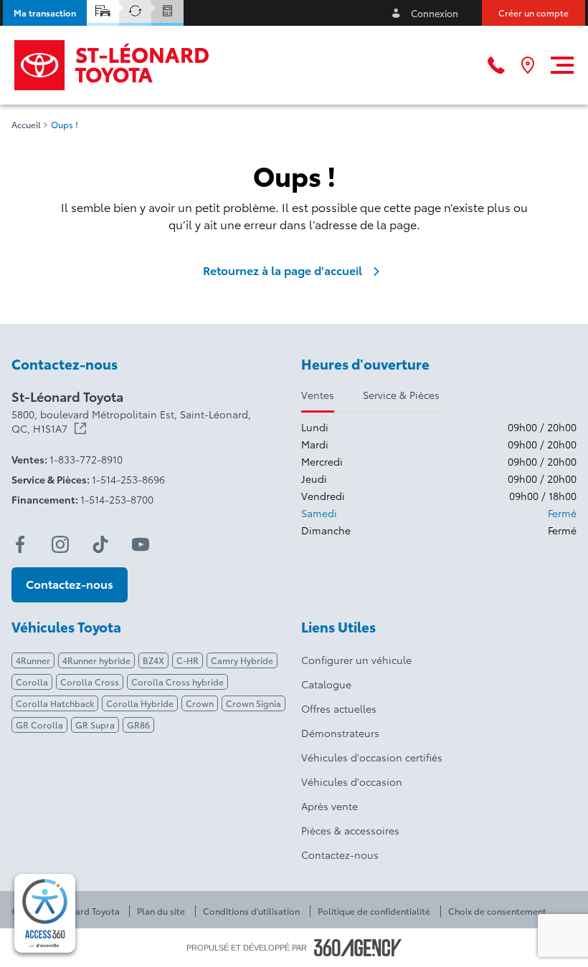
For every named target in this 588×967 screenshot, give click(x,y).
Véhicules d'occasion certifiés (371, 757)
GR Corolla (39, 724)
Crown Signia (253, 703)
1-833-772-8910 (86, 459)
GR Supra (95, 724)
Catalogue (326, 684)
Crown (200, 703)
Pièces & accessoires (350, 830)
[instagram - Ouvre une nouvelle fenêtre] (60, 544)
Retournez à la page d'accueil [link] (282, 270)
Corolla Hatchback (55, 703)
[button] (45, 13)
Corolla (32, 681)
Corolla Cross (89, 681)
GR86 (138, 724)
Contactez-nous (340, 854)
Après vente (329, 806)
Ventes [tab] (317, 395)
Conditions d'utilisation (251, 911)
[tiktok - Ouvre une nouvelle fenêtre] (100, 544)
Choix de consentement (497, 911)
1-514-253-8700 (116, 499)
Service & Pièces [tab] (401, 395)
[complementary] (44, 913)
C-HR (187, 660)
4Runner (33, 660)
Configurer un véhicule (356, 660)
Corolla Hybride (140, 703)
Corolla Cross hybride (177, 681)
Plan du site (161, 911)
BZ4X (153, 660)
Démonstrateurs (340, 733)
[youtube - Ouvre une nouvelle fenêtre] (140, 544)
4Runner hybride (96, 660)
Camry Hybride (242, 660)
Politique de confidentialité (374, 911)
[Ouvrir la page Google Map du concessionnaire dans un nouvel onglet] (527, 65)
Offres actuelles (338, 708)
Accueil (26, 124)
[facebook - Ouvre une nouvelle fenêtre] (20, 544)
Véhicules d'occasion (351, 781)
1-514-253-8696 (128, 479)
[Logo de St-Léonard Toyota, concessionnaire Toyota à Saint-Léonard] (112, 65)
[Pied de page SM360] (358, 947)
